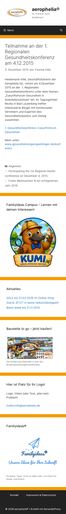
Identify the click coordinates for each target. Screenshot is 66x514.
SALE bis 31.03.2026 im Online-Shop (30, 298)
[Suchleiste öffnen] (61, 30)
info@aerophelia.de (27, 405)
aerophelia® (46, 9)
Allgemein (14, 166)
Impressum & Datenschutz (41, 495)
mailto (10, 405)
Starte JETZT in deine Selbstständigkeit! (32, 302)
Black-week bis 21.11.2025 (23, 307)
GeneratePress (52, 509)
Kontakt (14, 495)
